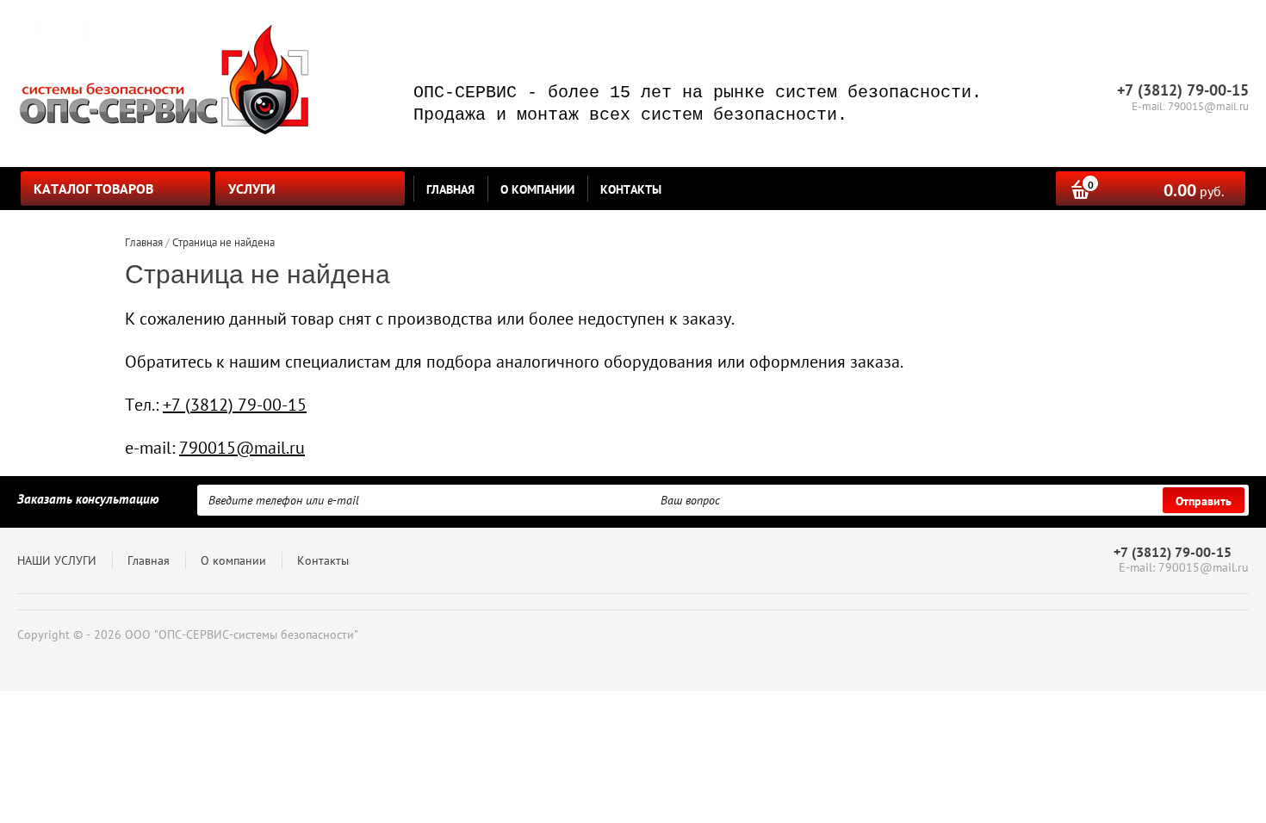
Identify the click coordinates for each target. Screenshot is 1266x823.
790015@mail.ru (242, 447)
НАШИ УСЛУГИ (56, 560)
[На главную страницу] (163, 83)
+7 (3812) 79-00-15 (235, 404)
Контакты (630, 189)
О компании (537, 189)
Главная (450, 189)
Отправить (1204, 501)
